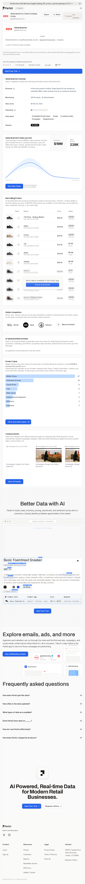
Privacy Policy (49, 850)
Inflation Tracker (29, 872)
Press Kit (47, 859)
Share (58, 14)
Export (46, 14)
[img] (42, 167)
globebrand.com (16, 19)
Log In (5, 850)
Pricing (25, 850)
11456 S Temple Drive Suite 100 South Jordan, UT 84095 (73, 852)
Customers (27, 854)
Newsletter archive (30, 863)
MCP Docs (27, 868)
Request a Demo (52, 806)
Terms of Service (50, 854)
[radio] (5, 587)
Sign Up (5, 854)
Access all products (42, 285)
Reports (26, 859)
